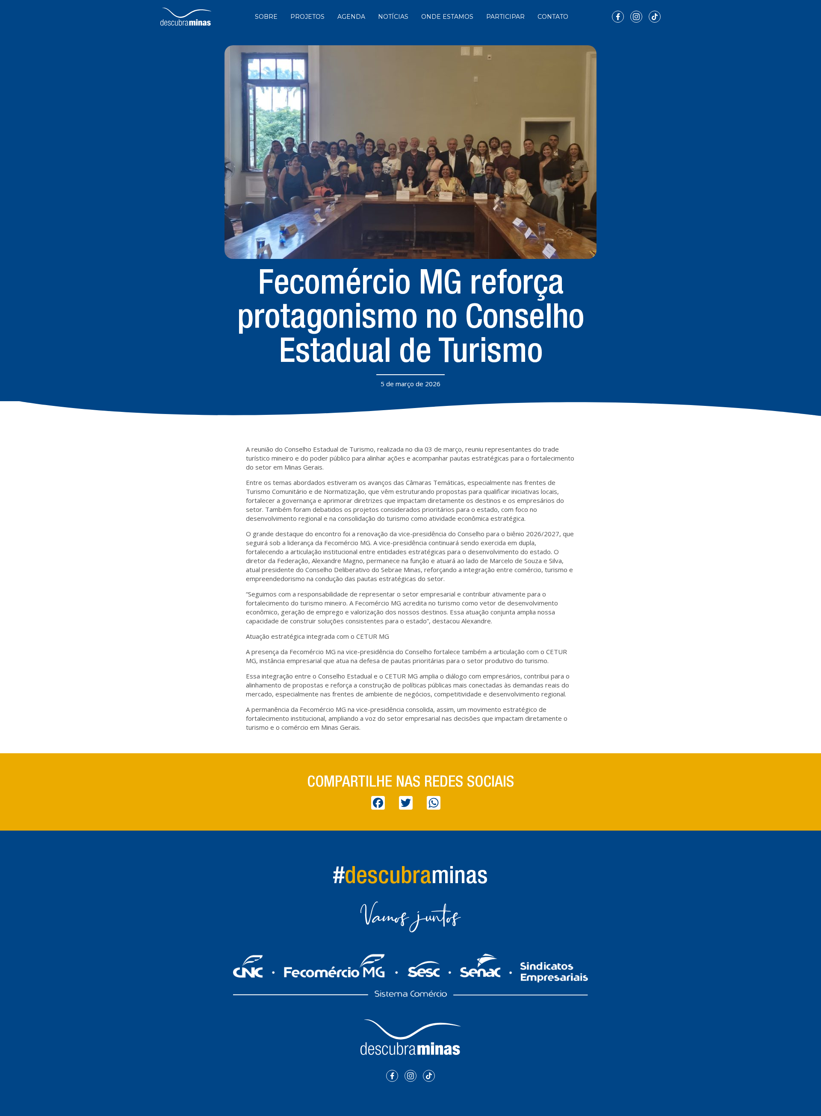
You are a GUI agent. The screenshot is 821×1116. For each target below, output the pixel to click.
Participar (505, 17)
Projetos (307, 17)
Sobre (266, 17)
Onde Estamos (447, 17)
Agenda (351, 17)
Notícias (393, 17)
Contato (552, 17)
